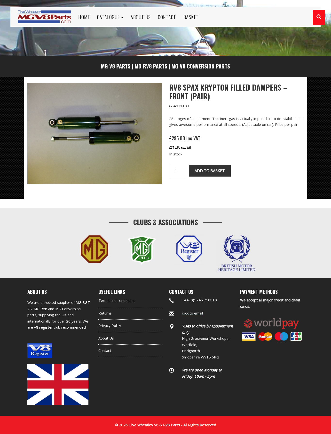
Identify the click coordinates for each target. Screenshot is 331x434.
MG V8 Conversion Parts (201, 66)
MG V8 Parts (115, 66)
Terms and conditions (116, 300)
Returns (105, 313)
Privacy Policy (109, 325)
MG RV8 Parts (151, 66)
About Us (106, 338)
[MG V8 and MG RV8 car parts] (44, 11)
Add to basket (210, 170)
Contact (104, 350)
